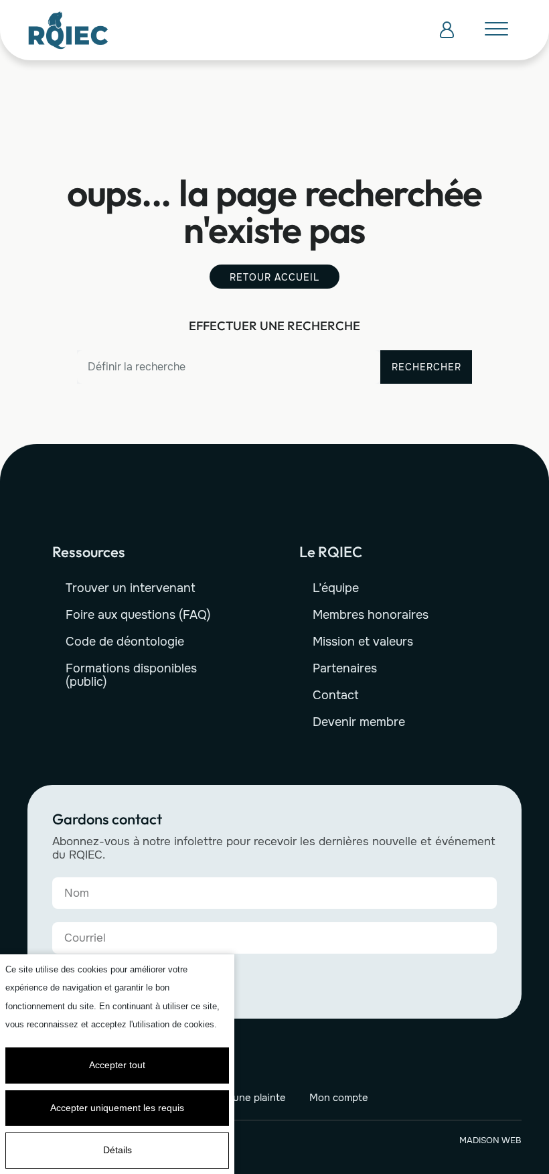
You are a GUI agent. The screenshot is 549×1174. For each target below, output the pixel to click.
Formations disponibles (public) (131, 675)
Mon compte (338, 1098)
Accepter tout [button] (117, 1064)
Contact (336, 695)
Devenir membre (359, 722)
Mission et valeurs (363, 642)
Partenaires (345, 668)
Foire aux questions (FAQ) (138, 615)
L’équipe (336, 588)
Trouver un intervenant (130, 588)
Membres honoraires (370, 615)
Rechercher (426, 367)
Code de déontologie (125, 642)
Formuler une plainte (237, 1098)
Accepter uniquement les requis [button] (117, 1107)
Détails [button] (117, 1150)
